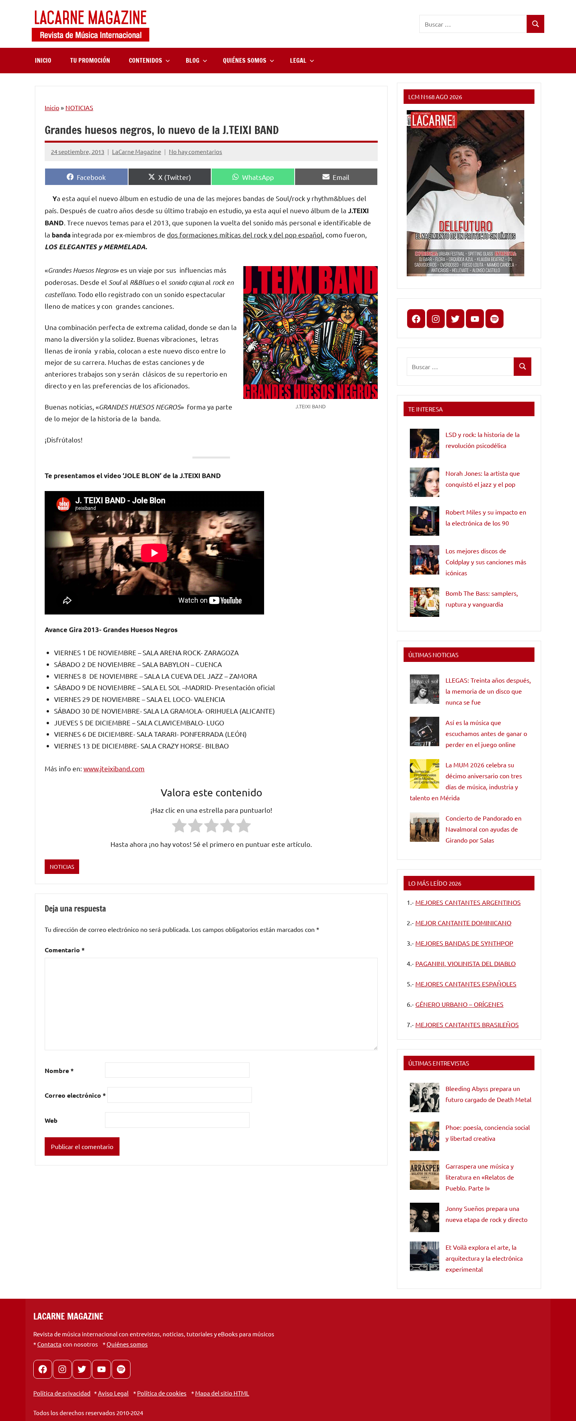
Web (51, 1120)
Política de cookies (162, 1393)
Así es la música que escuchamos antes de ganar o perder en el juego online (486, 733)
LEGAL (298, 60)
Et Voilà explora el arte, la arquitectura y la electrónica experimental (484, 1258)
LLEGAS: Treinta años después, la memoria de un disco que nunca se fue (488, 691)
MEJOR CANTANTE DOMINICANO (463, 922)
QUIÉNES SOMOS (244, 60)
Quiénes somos (127, 1344)
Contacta (49, 1344)
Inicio (52, 107)
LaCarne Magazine (136, 151)
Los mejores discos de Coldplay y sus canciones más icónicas (486, 561)
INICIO (43, 60)
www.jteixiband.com (114, 768)
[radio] (179, 827)
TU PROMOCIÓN (90, 60)
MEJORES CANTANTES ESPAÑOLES (465, 984)
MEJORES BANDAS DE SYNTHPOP (464, 943)
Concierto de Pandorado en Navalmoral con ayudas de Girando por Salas (484, 829)
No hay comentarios (195, 151)
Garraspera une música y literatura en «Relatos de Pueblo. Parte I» (480, 1177)
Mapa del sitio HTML (222, 1393)
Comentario (65, 950)
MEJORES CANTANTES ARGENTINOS (468, 902)
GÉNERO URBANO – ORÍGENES (459, 1004)
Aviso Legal (113, 1393)
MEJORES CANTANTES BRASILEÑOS (467, 1024)
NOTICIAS (79, 107)
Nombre (59, 1070)
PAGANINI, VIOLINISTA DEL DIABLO (465, 963)
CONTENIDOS (145, 60)
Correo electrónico (75, 1095)
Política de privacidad (62, 1393)
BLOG (192, 60)
